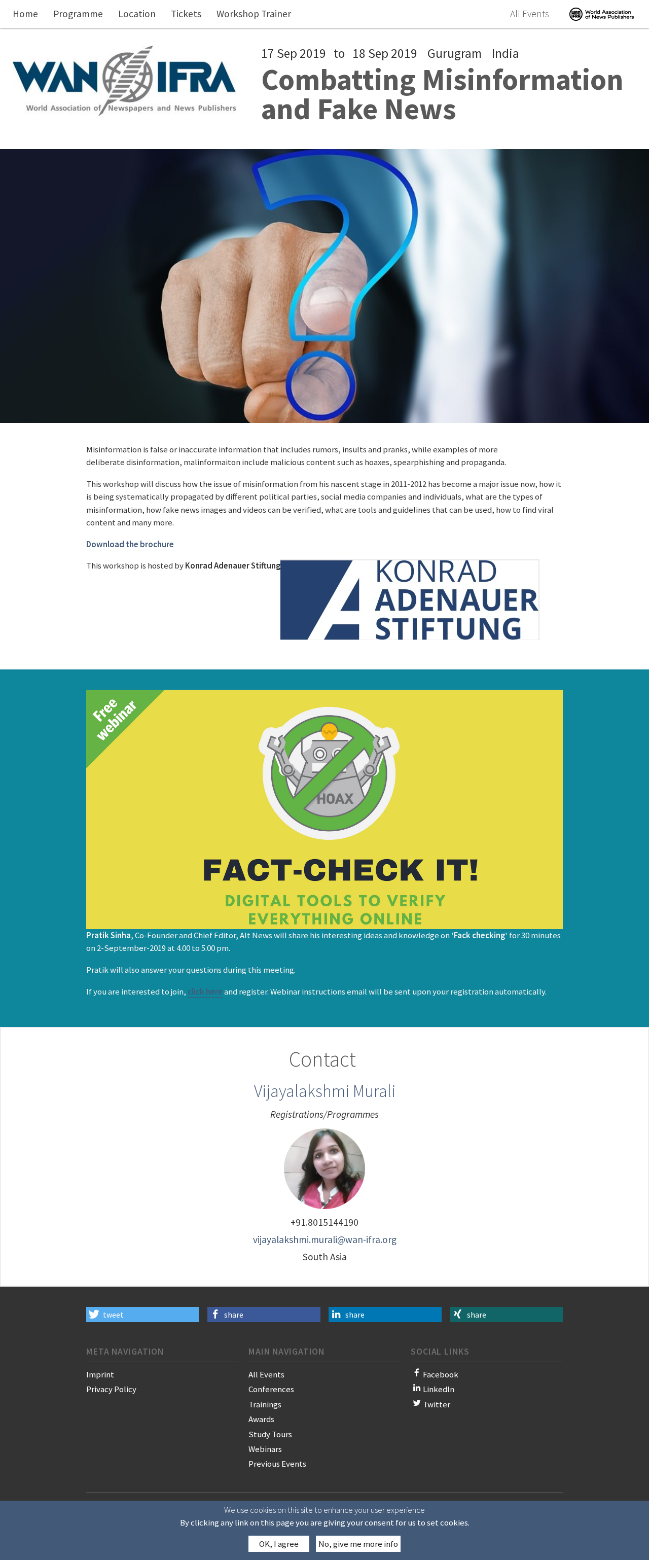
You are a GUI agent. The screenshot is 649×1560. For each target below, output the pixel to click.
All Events (529, 14)
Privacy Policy (111, 1389)
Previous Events (277, 1463)
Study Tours (270, 1434)
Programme (78, 14)
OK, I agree (279, 1544)
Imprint (100, 1374)
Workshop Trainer (254, 14)
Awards (261, 1419)
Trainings (264, 1404)
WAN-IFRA (601, 14)
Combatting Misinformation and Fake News (442, 94)
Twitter (436, 1404)
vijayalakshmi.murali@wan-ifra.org (324, 1239)
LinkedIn (438, 1389)
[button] (142, 1314)
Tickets (186, 14)
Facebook (440, 1374)
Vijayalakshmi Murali (324, 1091)
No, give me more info (358, 1544)
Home (25, 14)
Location (137, 14)
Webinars (265, 1449)
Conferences (271, 1389)
